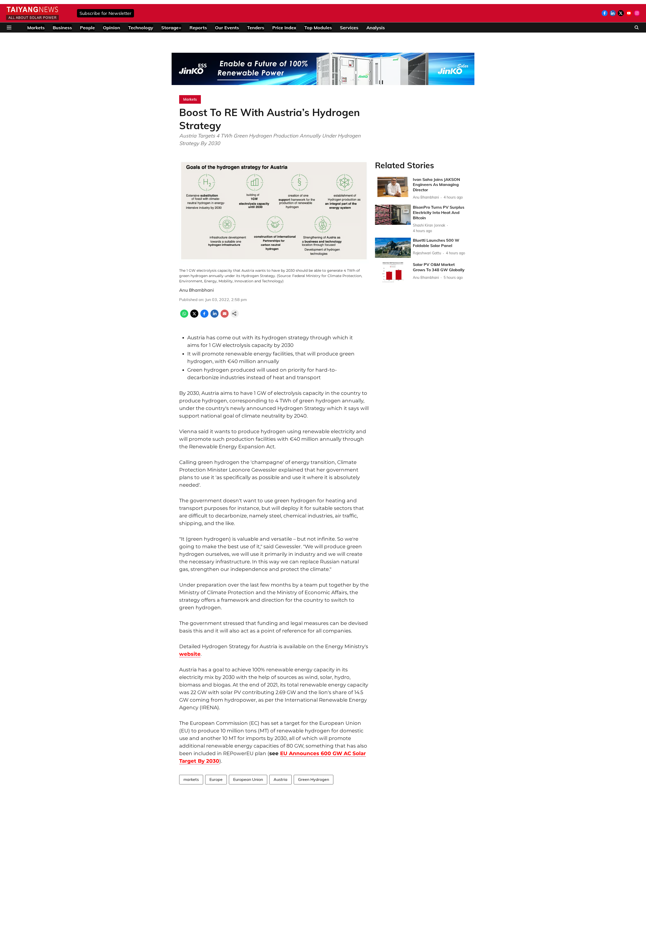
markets (191, 779)
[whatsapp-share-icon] (184, 316)
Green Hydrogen (313, 779)
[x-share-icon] (194, 316)
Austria (280, 779)
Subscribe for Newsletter (105, 13)
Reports (198, 28)
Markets (36, 28)
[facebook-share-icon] (204, 316)
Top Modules (318, 28)
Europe (216, 779)
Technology (140, 28)
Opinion (111, 28)
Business (62, 28)
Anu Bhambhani (196, 290)
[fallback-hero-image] (393, 187)
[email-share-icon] (225, 316)
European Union (248, 779)
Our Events (227, 28)
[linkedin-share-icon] (214, 316)
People (87, 28)
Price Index (284, 28)
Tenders (255, 28)
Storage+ (171, 28)
